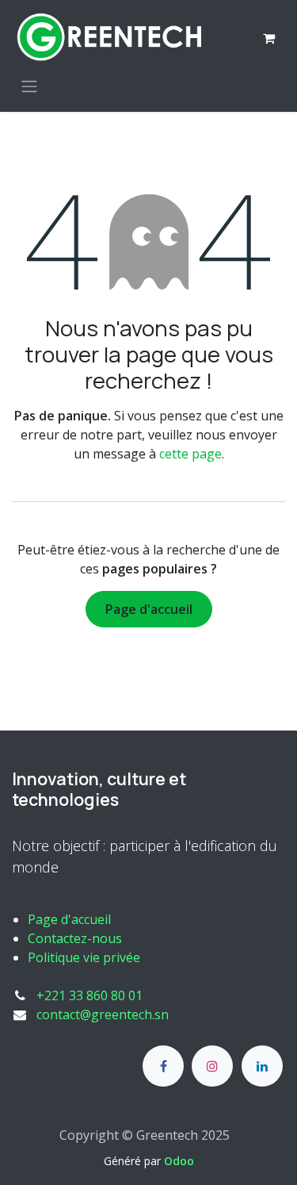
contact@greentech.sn (102, 1014)
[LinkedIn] (262, 1066)
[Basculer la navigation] (29, 85)
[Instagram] (212, 1066)
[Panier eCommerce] (268, 38)
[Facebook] (163, 1066)
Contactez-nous (75, 938)
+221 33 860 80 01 (89, 995)
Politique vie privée (84, 957)
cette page (190, 453)
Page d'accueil (148, 609)
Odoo (179, 1160)
